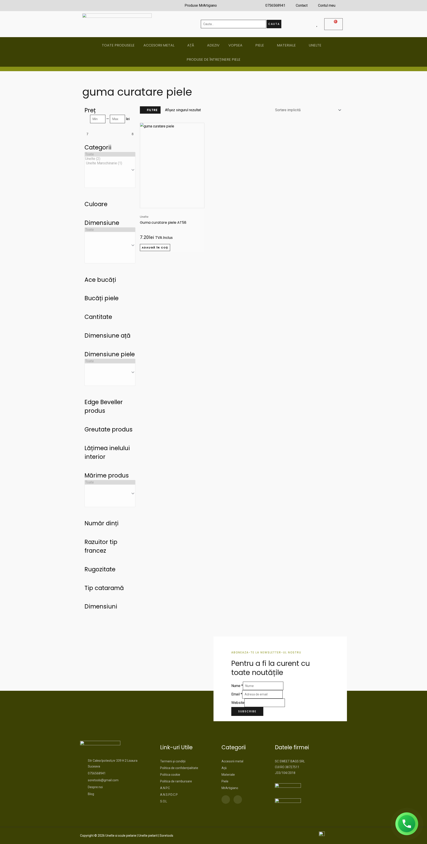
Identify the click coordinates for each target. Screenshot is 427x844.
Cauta (274, 24)
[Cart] (333, 24)
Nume (237, 686)
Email (236, 694)
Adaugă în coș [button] (155, 247)
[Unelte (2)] (110, 159)
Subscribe (247, 711)
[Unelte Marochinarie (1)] (110, 163)
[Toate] (110, 154)
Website (237, 703)
